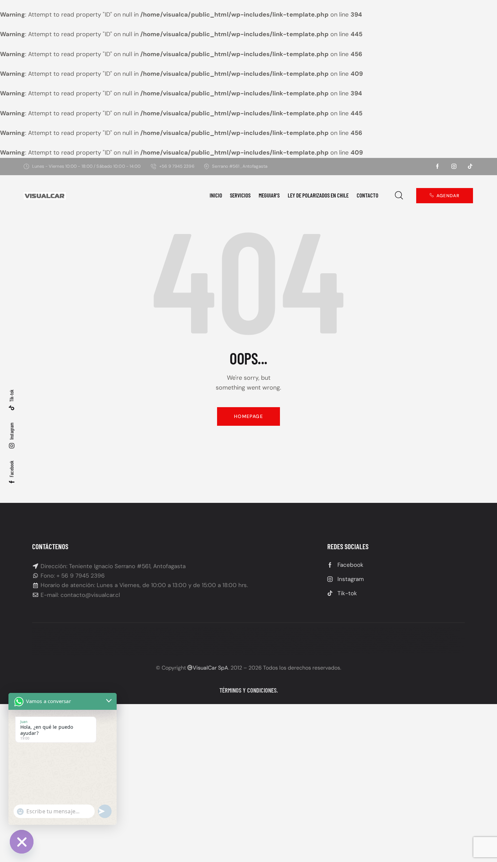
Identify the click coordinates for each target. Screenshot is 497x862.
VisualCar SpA (210, 667)
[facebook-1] (437, 166)
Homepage (248, 416)
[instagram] (453, 166)
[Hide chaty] (21, 842)
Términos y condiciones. (248, 690)
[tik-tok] (470, 166)
